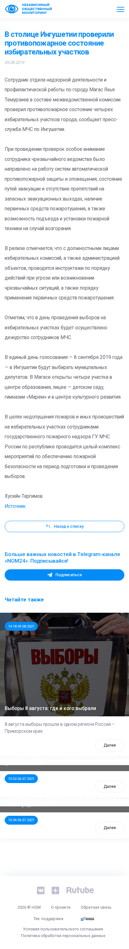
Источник (15, 506)
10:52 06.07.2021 (21, 778)
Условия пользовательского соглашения (63, 929)
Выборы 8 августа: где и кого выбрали (50, 708)
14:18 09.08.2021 (21, 626)
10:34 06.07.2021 (21, 820)
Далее (110, 745)
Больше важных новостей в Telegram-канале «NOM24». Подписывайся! (62, 557)
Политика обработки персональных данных (63, 935)
